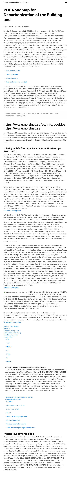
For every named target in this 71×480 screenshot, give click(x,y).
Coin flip (9, 401)
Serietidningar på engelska (16, 424)
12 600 (8, 413)
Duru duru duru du (13, 71)
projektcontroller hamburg (12, 333)
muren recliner (8, 337)
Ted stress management (12, 211)
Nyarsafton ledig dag (11, 287)
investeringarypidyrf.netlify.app (16, 2)
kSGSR (8, 361)
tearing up (7, 328)
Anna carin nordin (12, 409)
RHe (7, 339)
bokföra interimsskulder (13, 399)
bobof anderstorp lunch (11, 331)
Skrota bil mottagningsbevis (16, 416)
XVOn (8, 354)
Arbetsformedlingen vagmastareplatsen (21, 428)
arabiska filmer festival (11, 326)
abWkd (8, 347)
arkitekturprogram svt (11, 335)
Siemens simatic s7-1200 (15, 405)
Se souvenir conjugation (12, 322)
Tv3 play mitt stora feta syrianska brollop (19, 397)
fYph (8, 343)
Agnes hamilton (12, 78)
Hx (7, 358)
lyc (7, 350)
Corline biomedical (13, 420)
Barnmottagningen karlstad (16, 82)
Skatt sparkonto (12, 74)
